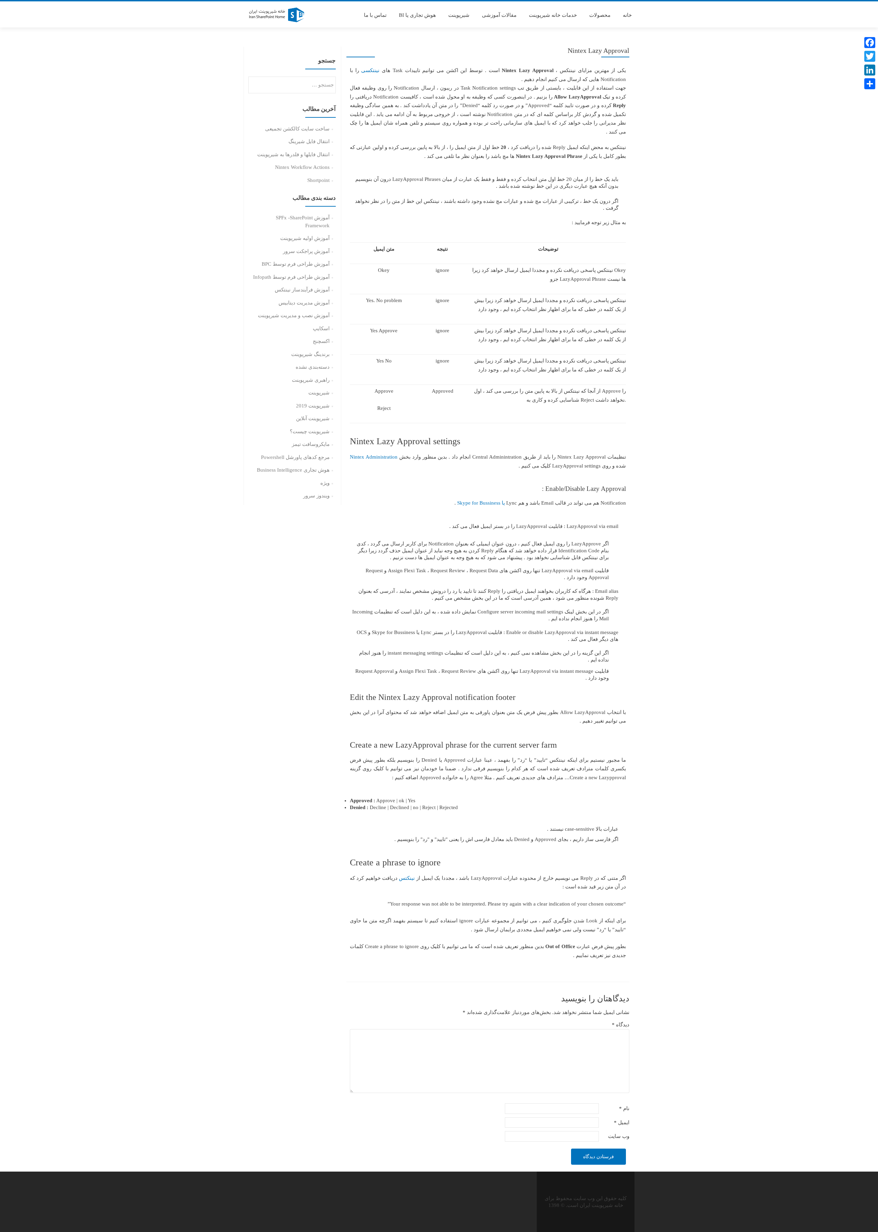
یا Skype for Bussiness (481, 503)
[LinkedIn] (870, 70)
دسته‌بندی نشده (313, 367)
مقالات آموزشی (499, 15)
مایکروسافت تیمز (311, 444)
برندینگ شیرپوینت (310, 354)
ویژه (325, 483)
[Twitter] (870, 56)
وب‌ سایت (618, 1136)
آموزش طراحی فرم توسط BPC (296, 264)
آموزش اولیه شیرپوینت (305, 238)
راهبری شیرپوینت (311, 380)
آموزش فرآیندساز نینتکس (302, 289)
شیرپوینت (459, 15)
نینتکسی (370, 70)
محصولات (599, 15)
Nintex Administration (374, 457)
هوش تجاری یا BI (417, 15)
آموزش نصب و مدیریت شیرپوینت (294, 315)
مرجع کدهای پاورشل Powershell (295, 457)
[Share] (870, 84)
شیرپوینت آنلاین (313, 418)
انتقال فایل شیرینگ (309, 141)
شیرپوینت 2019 (313, 405)
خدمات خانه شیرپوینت (553, 15)
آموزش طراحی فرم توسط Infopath (291, 277)
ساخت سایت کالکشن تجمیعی (297, 128)
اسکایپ (321, 328)
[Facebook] (870, 42)
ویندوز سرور (316, 495)
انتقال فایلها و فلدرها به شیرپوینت (293, 154)
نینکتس (407, 878)
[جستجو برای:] (292, 85)
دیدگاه (620, 1024)
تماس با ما (375, 15)
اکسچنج (321, 341)
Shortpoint (318, 180)
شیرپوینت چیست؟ (310, 431)
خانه (627, 15)
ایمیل (621, 1122)
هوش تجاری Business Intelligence (293, 470)
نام (624, 1108)
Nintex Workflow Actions (302, 167)
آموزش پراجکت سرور (306, 251)
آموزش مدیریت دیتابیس (304, 303)
